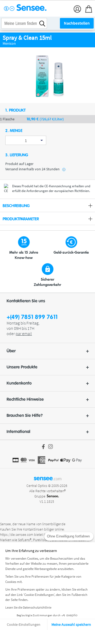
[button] (47, 351)
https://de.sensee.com (16, 534)
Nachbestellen (77, 23)
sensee (47, 478)
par (24, 333)
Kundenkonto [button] (19, 383)
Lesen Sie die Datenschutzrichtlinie (28, 607)
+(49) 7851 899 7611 (32, 317)
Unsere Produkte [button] (22, 367)
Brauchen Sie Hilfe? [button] (25, 415)
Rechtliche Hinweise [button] (25, 399)
